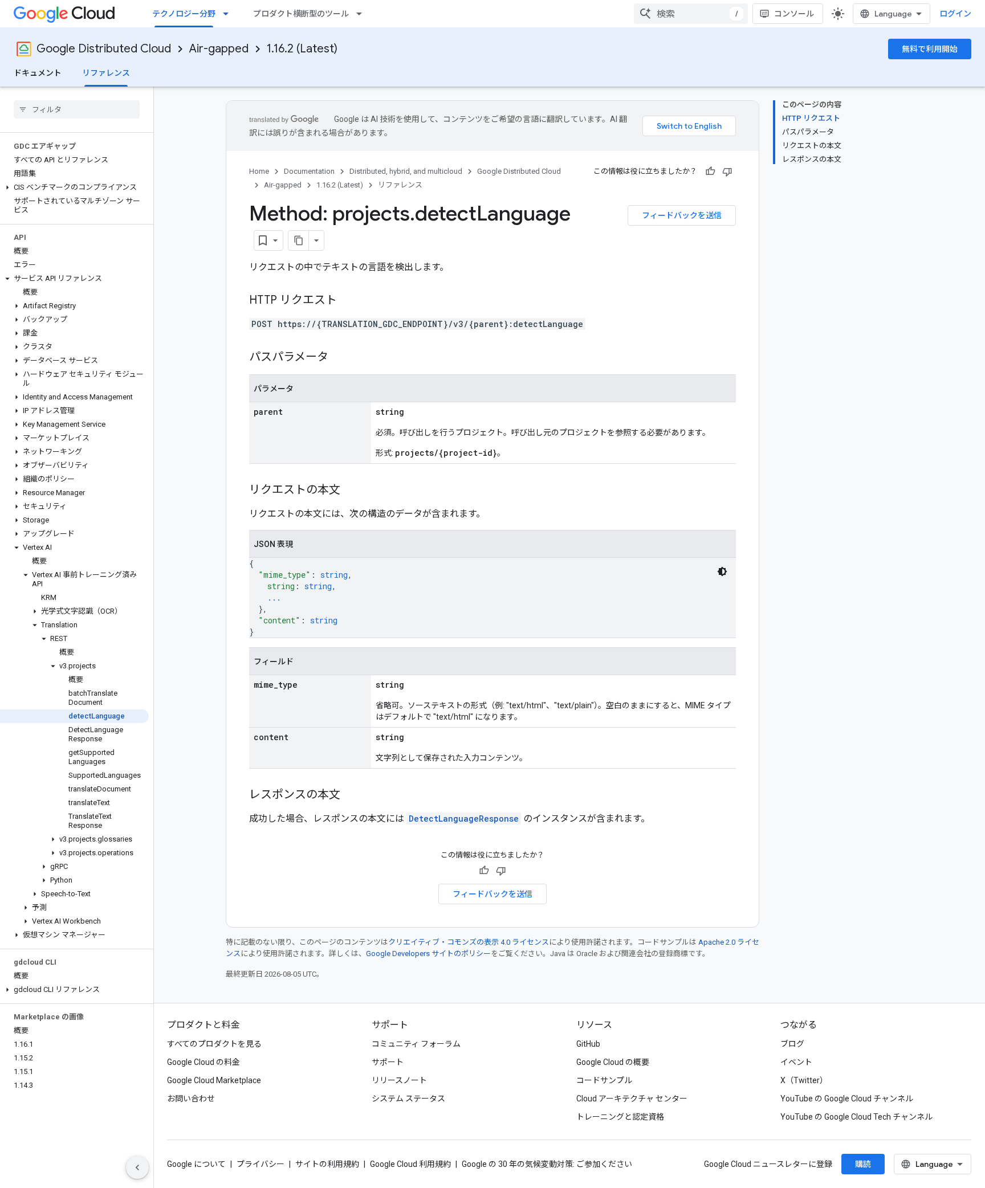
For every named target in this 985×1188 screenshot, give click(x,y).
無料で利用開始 (930, 49)
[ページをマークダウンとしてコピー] (298, 240)
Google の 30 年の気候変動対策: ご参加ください (547, 1164)
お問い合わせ (191, 1098)
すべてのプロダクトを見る (214, 1043)
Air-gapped (219, 49)
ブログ (792, 1043)
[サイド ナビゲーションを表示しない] (137, 1167)
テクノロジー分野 (183, 14)
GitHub (588, 1043)
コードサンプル (604, 1080)
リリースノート (399, 1080)
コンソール (794, 14)
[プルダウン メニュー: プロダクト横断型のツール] (362, 13)
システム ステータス (408, 1098)
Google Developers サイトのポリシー (428, 953)
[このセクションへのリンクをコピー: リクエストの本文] (351, 490)
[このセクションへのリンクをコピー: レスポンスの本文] (351, 795)
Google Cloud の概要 (612, 1062)
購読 (863, 1164)
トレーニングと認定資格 (620, 1116)
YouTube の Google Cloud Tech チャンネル (856, 1116)
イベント (796, 1062)
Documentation (309, 171)
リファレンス (106, 73)
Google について (196, 1164)
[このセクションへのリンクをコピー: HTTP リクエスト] (348, 301)
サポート (388, 1062)
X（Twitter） (804, 1080)
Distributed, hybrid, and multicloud (405, 171)
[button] (74, 187)
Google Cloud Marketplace (214, 1080)
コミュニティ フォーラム (416, 1043)
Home (259, 171)
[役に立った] (710, 171)
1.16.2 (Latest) (302, 49)
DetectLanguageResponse (464, 818)
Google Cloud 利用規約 (410, 1164)
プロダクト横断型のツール (301, 14)
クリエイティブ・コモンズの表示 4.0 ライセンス (468, 942)
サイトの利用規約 (327, 1164)
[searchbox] (77, 109)
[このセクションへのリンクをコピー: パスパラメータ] (339, 358)
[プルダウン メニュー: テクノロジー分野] (229, 13)
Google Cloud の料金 (203, 1062)
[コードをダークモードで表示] (722, 571)
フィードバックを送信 (682, 215)
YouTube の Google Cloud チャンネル (846, 1098)
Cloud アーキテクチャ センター (631, 1098)
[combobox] (691, 13)
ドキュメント (38, 73)
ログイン (955, 13)
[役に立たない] (727, 171)
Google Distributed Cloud (103, 49)
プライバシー (260, 1164)
